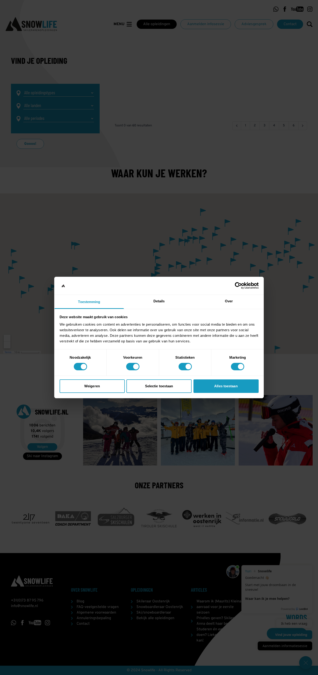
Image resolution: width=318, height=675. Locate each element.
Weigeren (92, 386)
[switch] (132, 366)
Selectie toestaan (159, 386)
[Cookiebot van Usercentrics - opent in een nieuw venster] (238, 285)
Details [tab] (159, 301)
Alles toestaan (225, 386)
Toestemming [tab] (89, 302)
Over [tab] (229, 301)
